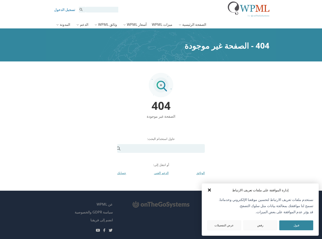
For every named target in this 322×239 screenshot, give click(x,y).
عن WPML (105, 204)
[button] (209, 190)
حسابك (121, 173)
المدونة (65, 24)
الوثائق (200, 173)
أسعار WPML (137, 24)
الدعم (84, 24)
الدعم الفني (161, 173)
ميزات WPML (162, 24)
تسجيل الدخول (64, 9)
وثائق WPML (107, 24)
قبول (296, 225)
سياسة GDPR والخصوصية (94, 212)
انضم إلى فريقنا (101, 220)
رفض (260, 225)
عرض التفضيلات (224, 225)
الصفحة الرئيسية (194, 24)
